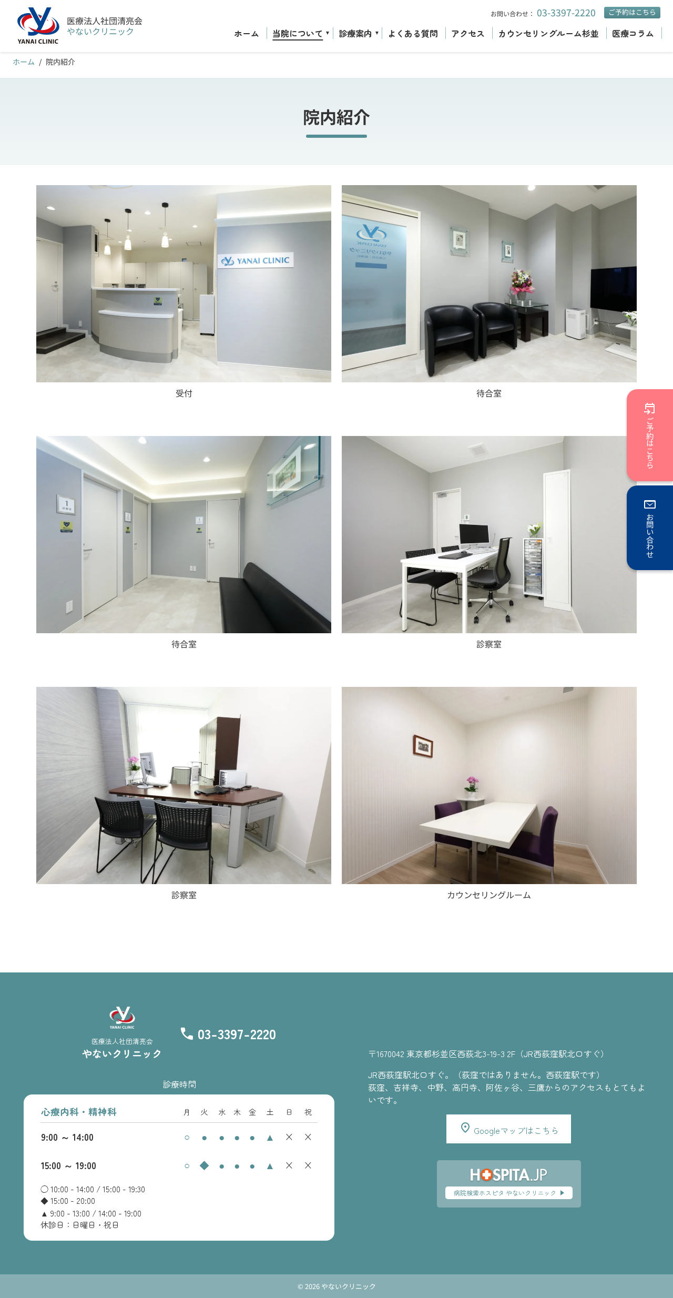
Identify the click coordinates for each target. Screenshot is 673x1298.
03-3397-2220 (566, 12)
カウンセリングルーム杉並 (548, 33)
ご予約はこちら (632, 12)
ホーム (246, 33)
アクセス (468, 33)
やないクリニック (100, 31)
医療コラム (633, 33)
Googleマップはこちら (515, 1130)
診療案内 (355, 33)
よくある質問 (413, 33)
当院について (297, 33)
